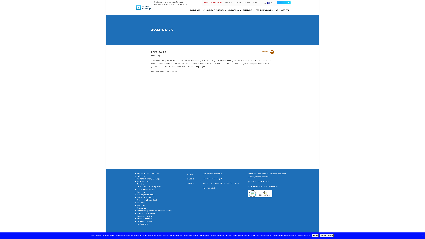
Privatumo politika (327, 235)
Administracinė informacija (240, 10)
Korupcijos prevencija (146, 195)
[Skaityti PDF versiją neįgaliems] (268, 3)
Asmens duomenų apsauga (148, 179)
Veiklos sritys (282, 10)
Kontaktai (247, 3)
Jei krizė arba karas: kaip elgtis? (149, 187)
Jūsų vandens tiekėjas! (146, 189)
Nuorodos (256, 3)
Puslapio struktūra (144, 216)
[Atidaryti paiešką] (274, 3)
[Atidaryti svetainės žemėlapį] (271, 3)
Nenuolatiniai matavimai (147, 200)
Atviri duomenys (143, 181)
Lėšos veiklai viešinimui (146, 197)
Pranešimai (141, 208)
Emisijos (140, 184)
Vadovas (189, 174)
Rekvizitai (190, 179)
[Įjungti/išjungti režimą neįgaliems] (265, 3)
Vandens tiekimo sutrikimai (212, 3)
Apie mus (228, 3)
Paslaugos (195, 10)
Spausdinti (265, 52)
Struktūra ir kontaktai (213, 10)
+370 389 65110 (177, 2)
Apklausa (238, 3)
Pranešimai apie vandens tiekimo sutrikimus (154, 211)
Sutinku (315, 235)
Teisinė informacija (264, 10)
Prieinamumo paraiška (146, 213)
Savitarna (283, 3)
